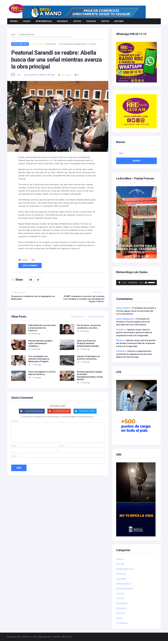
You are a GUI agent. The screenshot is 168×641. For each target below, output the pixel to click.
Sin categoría (122, 623)
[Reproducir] (119, 282)
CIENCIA (119, 559)
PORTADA (14, 21)
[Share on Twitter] (38, 280)
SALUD (119, 618)
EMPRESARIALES (123, 584)
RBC (19, 75)
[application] (136, 282)
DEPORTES (121, 574)
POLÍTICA (105, 21)
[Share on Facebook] (31, 280)
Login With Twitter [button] (87, 411)
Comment (14, 421)
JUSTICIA (77, 21)
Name (14, 446)
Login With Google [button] (61, 411)
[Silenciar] (146, 282)
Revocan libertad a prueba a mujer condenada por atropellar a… (40, 343)
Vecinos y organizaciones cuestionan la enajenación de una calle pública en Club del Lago (134, 354)
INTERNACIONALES (124, 589)
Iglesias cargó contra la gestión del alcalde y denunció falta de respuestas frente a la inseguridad (134, 333)
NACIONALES (62, 21)
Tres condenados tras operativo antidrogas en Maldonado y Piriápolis (38, 359)
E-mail (61, 446)
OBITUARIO (119, 21)
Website (14, 456)
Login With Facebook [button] (34, 411)
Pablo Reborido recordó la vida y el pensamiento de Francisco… (42, 327)
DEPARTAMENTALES (44, 21)
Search (136, 160)
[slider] (152, 282)
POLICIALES (91, 21)
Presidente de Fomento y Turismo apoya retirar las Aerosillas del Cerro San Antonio (136, 311)
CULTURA (120, 564)
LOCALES (26, 21)
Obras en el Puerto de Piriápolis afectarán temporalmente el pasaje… (88, 343)
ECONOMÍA (121, 579)
